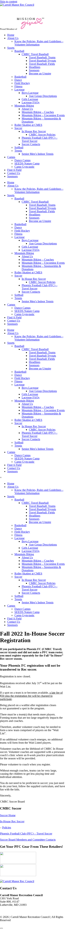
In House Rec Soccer (34, 131)
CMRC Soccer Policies (42, 134)
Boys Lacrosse (30, 92)
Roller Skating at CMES (28, 124)
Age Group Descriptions (43, 96)
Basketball (20, 76)
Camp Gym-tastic (24, 166)
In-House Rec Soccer (12, 821)
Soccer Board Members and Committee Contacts (28, 839)
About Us (12, 38)
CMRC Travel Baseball (35, 54)
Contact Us (13, 173)
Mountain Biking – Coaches (38, 112)
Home (10, 34)
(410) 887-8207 (9, 910)
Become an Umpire (40, 73)
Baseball (19, 51)
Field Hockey (22, 83)
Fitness (18, 86)
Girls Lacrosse (30, 99)
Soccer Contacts (31, 144)
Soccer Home (8, 815)
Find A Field (14, 169)
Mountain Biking (24, 105)
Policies (6, 827)
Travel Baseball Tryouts (42, 60)
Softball (18, 147)
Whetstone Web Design (35, 924)
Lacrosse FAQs (30, 102)
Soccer (18, 128)
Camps (11, 157)
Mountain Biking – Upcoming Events (43, 115)
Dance (18, 79)
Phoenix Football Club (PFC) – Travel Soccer (26, 833)
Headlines (34, 67)
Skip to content (8, 1)
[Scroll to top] (1, 928)
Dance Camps (22, 160)
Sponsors (34, 70)
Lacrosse (19, 89)
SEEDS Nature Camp (27, 163)
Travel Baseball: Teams (42, 57)
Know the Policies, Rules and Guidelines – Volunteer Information (38, 43)
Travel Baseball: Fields (42, 63)
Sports (10, 47)
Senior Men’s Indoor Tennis (37, 153)
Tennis (18, 150)
